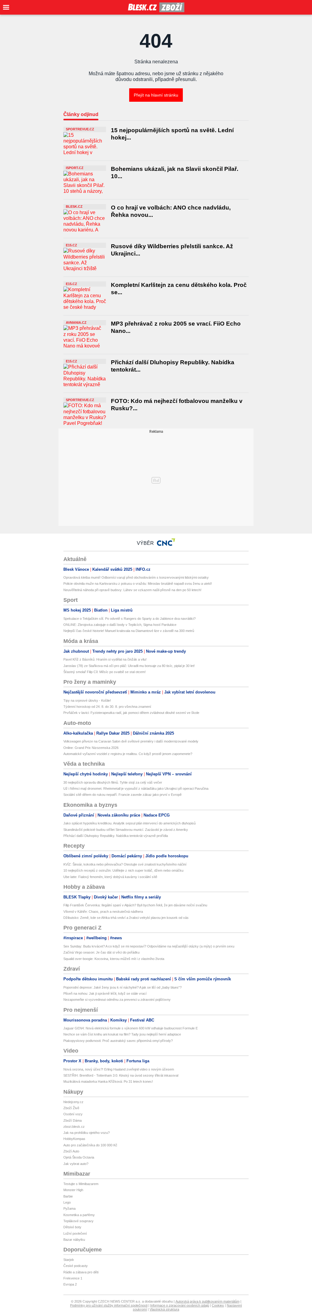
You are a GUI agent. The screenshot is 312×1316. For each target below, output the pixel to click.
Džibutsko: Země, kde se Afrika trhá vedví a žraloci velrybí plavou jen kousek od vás (126, 917)
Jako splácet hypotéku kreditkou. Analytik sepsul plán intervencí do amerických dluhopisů (129, 823)
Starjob (68, 1259)
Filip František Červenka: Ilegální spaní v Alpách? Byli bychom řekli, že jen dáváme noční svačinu (135, 905)
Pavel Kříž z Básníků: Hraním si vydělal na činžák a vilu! (105, 659)
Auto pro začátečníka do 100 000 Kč (90, 1145)
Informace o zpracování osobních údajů (179, 1305)
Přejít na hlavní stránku (156, 95)
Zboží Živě (71, 1108)
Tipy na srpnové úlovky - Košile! (87, 700)
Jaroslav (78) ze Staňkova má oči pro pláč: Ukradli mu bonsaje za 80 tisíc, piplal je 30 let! (129, 666)
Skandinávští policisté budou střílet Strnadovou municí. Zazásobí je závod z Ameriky (125, 829)
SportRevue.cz (80, 129)
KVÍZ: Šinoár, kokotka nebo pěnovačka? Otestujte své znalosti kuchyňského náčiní (124, 864)
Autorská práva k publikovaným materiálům (207, 1301)
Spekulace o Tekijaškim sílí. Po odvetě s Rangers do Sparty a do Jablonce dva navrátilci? (129, 618)
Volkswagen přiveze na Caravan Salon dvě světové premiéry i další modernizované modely (130, 741)
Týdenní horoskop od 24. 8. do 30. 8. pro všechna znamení (107, 706)
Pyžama (69, 1208)
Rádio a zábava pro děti (80, 1272)
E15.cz (71, 245)
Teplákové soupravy (78, 1221)
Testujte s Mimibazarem (80, 1184)
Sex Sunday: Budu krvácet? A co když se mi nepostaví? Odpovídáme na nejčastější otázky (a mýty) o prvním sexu (148, 946)
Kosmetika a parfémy (79, 1215)
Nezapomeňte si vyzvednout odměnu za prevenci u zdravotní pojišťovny (117, 999)
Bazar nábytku (74, 1239)
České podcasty (75, 1266)
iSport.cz (74, 168)
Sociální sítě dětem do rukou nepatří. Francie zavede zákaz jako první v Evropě (122, 794)
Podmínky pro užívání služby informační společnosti (108, 1305)
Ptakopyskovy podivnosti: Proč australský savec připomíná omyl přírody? (118, 1041)
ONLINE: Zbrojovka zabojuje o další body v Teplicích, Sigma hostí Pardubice (119, 624)
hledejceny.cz (73, 1102)
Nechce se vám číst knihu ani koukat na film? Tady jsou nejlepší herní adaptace (122, 1034)
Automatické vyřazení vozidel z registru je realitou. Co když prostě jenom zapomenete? (127, 754)
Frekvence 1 (72, 1278)
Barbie (68, 1196)
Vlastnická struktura (164, 1309)
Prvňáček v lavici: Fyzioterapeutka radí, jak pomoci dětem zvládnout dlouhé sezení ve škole (131, 712)
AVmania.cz (76, 322)
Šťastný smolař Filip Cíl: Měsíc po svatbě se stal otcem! (104, 672)
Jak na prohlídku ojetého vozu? (86, 1132)
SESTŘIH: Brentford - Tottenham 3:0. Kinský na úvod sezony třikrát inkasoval (120, 1075)
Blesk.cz (74, 206)
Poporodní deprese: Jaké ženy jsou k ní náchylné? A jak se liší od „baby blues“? (122, 987)
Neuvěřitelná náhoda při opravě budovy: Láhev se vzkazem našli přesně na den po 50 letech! (132, 590)
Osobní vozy (73, 1114)
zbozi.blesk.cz (74, 1126)
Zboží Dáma (72, 1120)
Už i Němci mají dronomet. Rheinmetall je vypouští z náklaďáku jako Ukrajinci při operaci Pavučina (135, 788)
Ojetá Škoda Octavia (78, 1157)
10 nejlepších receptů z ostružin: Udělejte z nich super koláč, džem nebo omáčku (123, 870)
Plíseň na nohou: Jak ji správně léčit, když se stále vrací (105, 993)
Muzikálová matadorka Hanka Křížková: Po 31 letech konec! (108, 1081)
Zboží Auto (71, 1151)
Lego (67, 1202)
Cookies (218, 1305)
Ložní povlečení (75, 1233)
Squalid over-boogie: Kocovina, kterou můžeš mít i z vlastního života (113, 959)
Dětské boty (72, 1227)
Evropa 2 (70, 1284)
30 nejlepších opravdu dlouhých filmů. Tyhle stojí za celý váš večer (112, 782)
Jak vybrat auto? (75, 1164)
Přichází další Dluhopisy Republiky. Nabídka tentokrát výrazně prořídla (115, 836)
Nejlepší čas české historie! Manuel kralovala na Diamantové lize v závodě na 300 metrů (128, 631)
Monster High (73, 1190)
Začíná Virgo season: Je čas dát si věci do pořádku (101, 952)
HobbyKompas (74, 1139)
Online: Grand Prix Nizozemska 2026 (91, 748)
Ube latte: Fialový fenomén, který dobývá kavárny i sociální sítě (110, 877)
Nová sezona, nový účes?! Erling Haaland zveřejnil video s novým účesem (118, 1069)
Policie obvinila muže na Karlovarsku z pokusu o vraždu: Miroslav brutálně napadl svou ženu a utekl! (137, 583)
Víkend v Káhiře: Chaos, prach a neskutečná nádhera (103, 911)
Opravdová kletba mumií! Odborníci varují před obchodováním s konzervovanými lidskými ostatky (136, 577)
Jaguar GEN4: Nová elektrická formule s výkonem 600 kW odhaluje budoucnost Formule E (130, 1028)
